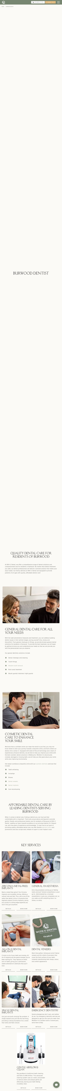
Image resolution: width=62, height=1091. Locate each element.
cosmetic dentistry (42, 764)
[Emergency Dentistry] (46, 993)
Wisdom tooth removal (15, 665)
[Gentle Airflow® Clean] (31, 1050)
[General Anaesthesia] (46, 868)
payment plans (46, 827)
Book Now (23, 969)
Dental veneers (13, 781)
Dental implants (13, 785)
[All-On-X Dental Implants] (16, 931)
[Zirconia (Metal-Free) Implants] (16, 868)
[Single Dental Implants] (16, 993)
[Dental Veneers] (46, 931)
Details (8, 969)
